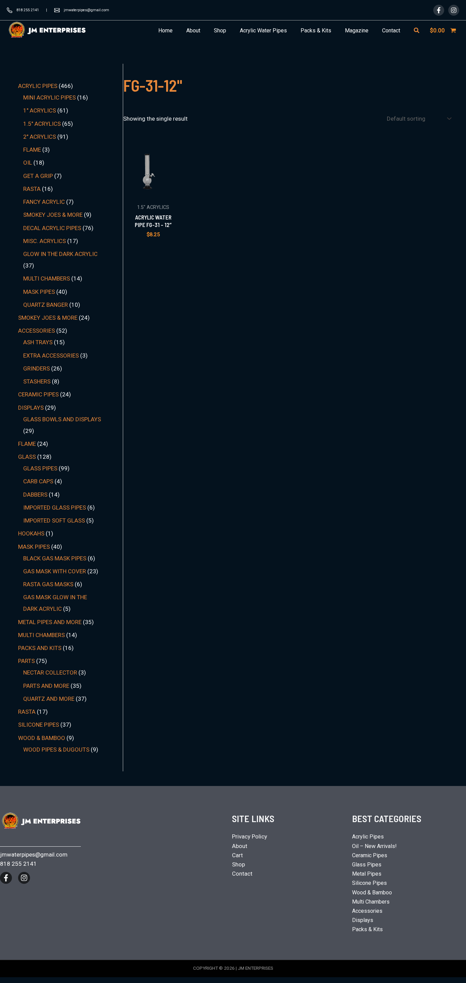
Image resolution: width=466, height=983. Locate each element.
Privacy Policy (249, 836)
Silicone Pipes (369, 883)
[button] (417, 30)
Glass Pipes (366, 864)
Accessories (367, 911)
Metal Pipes (366, 874)
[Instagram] (453, 10)
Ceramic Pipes (369, 855)
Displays (362, 920)
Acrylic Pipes (368, 836)
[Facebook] (438, 10)
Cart (237, 855)
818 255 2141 (27, 10)
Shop (238, 864)
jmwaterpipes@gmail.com (86, 10)
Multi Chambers (371, 901)
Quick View (153, 193)
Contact (242, 873)
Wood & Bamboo (372, 892)
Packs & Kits (367, 929)
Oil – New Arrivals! (374, 846)
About (239, 846)
